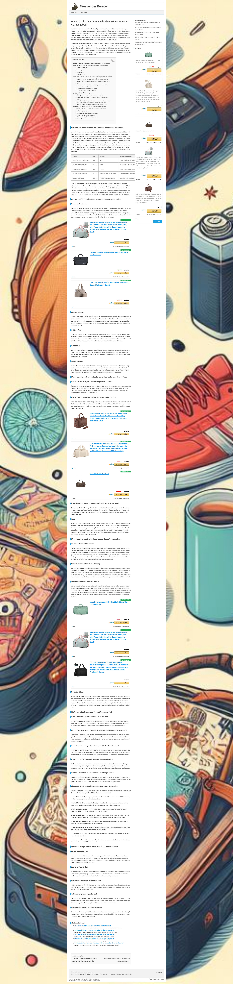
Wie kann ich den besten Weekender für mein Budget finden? (92, 104)
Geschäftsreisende (81, 69)
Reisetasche (112, 974)
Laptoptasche (104, 974)
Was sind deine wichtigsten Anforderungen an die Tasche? (91, 78)
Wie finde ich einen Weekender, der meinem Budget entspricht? (94, 938)
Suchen (137, 219)
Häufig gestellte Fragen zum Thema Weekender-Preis (88, 93)
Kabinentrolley (80, 974)
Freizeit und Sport (81, 92)
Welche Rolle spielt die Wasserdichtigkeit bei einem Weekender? (94, 934)
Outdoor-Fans (80, 70)
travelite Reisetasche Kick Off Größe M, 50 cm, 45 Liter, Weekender (148, 61)
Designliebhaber (81, 74)
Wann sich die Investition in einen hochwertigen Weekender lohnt (91, 85)
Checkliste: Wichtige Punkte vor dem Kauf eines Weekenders (90, 106)
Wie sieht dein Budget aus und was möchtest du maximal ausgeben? (93, 81)
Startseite (74, 12)
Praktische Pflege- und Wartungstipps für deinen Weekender (90, 108)
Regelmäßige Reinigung (82, 110)
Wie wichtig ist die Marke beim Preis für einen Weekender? (91, 102)
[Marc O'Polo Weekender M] (148, 123)
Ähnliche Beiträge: (81, 118)
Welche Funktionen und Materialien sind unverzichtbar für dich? (92, 79)
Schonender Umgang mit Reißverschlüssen (87, 113)
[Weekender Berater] (73, 10)
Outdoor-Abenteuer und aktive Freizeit (86, 90)
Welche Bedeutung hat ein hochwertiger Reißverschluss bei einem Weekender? (98, 943)
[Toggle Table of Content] (112, 60)
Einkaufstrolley (89, 974)
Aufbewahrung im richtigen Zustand (86, 115)
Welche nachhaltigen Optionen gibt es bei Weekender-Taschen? (94, 930)
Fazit (78, 83)
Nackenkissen (120, 974)
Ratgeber (84, 12)
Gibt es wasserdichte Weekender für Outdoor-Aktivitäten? (92, 925)
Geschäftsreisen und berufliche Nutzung (87, 88)
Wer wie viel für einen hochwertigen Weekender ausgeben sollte (91, 65)
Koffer (73, 974)
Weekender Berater (94, 6)
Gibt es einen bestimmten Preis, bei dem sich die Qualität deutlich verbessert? (93, 98)
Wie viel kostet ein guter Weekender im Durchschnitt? (90, 95)
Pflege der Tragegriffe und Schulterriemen (87, 116)
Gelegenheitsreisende (82, 67)
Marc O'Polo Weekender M (99, 474)
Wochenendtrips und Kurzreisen (84, 86)
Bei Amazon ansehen (122, 243)
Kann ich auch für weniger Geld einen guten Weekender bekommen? (94, 100)
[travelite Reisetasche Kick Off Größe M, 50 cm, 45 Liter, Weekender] (148, 54)
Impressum (159, 972)
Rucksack (96, 974)
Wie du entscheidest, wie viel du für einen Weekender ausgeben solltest (93, 76)
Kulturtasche (128, 974)
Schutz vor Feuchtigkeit (82, 111)
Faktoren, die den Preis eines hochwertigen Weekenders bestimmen (92, 63)
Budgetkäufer (80, 72)
